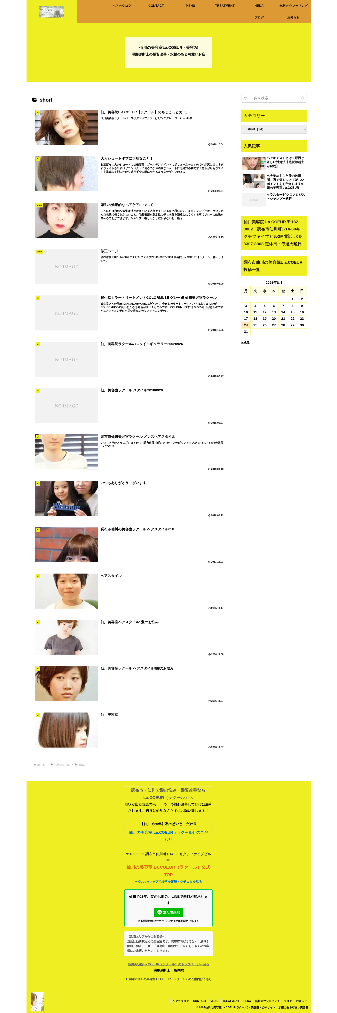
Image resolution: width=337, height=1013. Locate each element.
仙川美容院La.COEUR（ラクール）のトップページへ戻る (168, 964)
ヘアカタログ (181, 1000)
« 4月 (245, 342)
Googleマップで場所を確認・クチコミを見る (170, 881)
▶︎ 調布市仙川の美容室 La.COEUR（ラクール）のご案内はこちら (168, 979)
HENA (247, 1000)
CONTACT (199, 1000)
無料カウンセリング (267, 1000)
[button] (302, 98)
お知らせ (301, 1000)
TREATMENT (231, 1000)
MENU (214, 1000)
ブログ (288, 1000)
